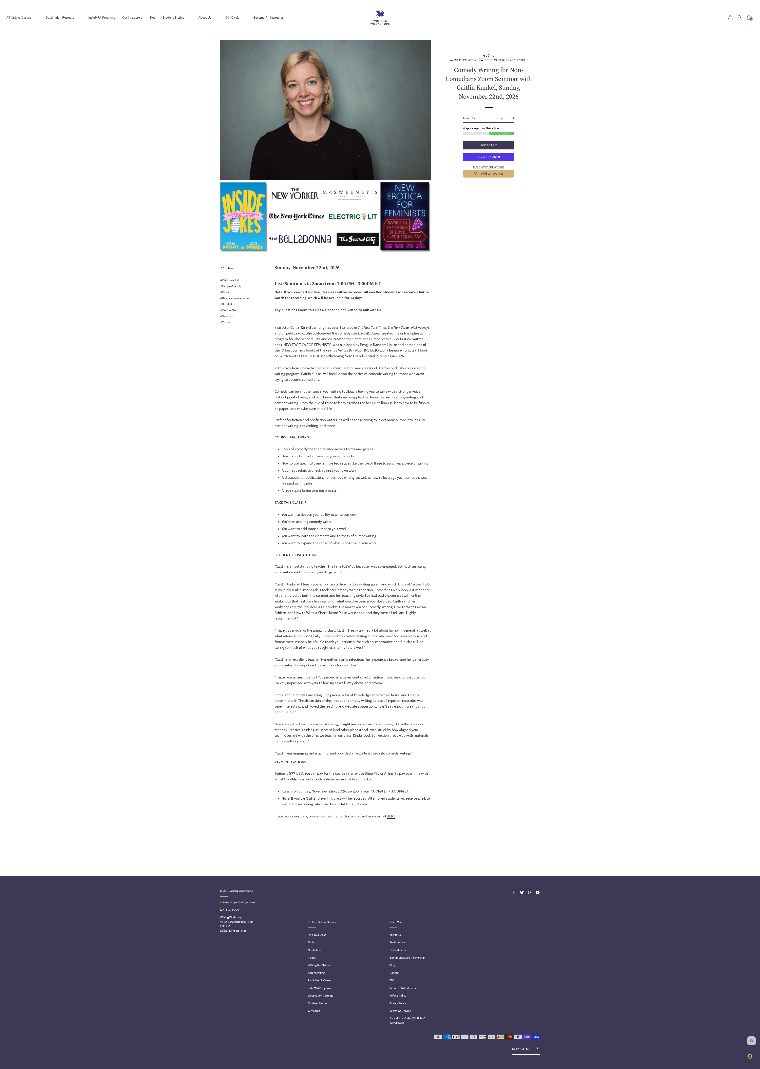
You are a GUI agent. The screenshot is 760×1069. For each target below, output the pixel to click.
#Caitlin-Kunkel (229, 280)
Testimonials (398, 942)
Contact (394, 973)
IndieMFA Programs (319, 988)
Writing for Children (320, 965)
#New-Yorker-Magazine (234, 298)
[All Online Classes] (35, 17)
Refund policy (398, 995)
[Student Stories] (188, 17)
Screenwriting (316, 973)
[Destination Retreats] (78, 17)
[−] (501, 118)
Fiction (312, 942)
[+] (513, 118)
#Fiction (225, 292)
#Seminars (227, 316)
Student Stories (173, 17)
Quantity (469, 118)
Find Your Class (317, 935)
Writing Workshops (241, 891)
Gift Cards (232, 17)
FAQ (392, 980)
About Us (204, 17)
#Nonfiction (227, 304)
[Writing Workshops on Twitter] (522, 892)
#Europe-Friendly (230, 286)
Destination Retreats (59, 17)
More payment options (488, 167)
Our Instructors (399, 950)
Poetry (312, 957)
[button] (749, 18)
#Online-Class (229, 310)
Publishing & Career (319, 980)
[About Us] (215, 17)
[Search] (739, 17)
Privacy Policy (398, 1003)
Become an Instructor (403, 988)
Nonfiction (314, 950)
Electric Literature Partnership (407, 957)
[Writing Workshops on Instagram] (530, 892)
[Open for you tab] (750, 1056)
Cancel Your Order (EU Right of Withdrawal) (408, 1020)
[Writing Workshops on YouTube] (538, 892)
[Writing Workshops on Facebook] (514, 892)
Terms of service (400, 1011)
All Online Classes (18, 17)
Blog (392, 965)
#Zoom (225, 322)
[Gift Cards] (243, 17)
